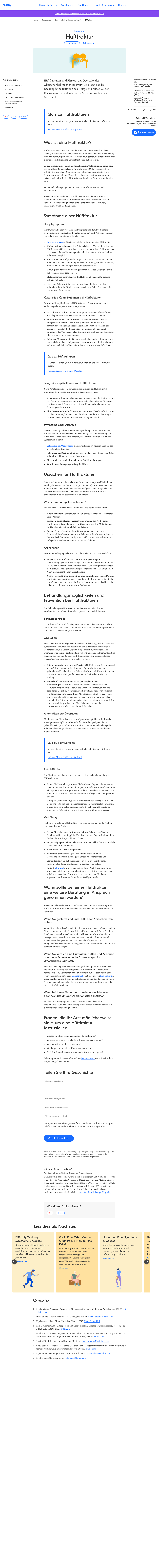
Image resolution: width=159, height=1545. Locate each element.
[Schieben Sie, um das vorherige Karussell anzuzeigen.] (14, 1262)
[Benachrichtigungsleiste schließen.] (153, 13)
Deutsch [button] (88, 43)
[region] (80, 1262)
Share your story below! (54, 1081)
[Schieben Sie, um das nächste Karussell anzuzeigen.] (147, 1262)
